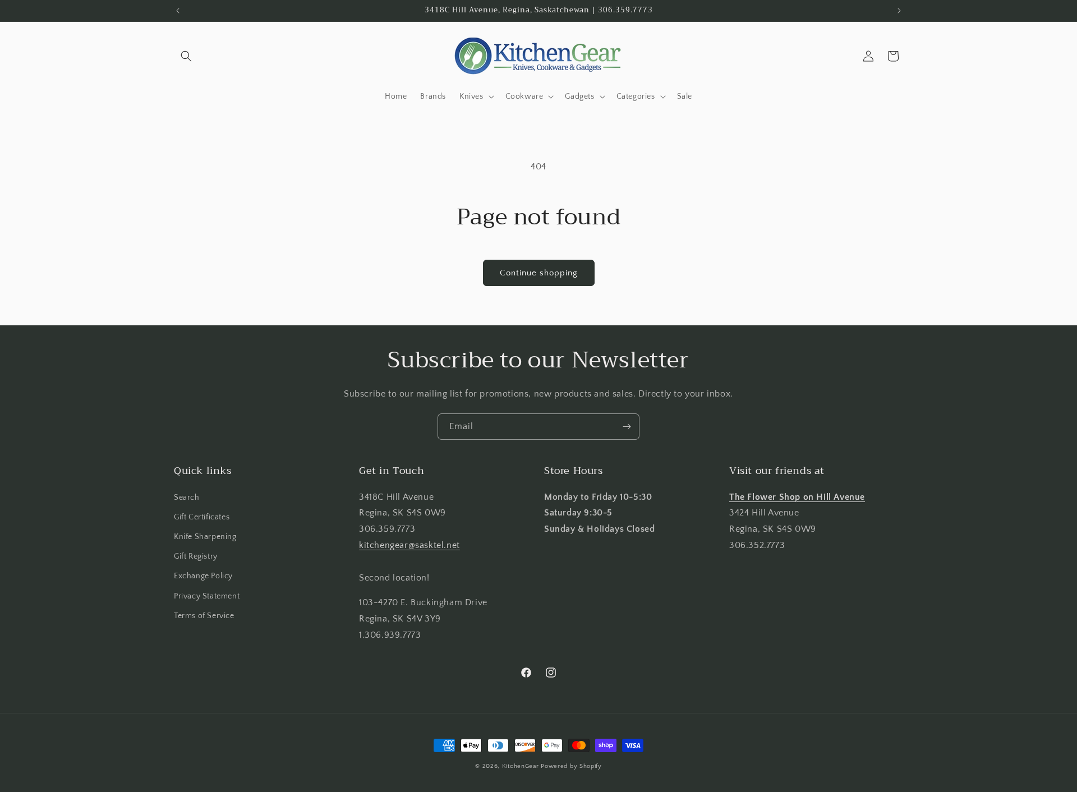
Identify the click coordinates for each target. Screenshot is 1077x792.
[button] (186, 56)
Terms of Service (204, 615)
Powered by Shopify (571, 766)
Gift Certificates (201, 517)
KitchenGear (520, 766)
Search (187, 497)
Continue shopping (539, 273)
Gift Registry (196, 556)
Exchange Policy (203, 576)
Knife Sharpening (205, 536)
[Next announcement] (899, 10)
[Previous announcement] (177, 10)
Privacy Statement (207, 596)
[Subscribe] (626, 426)
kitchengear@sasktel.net (409, 545)
